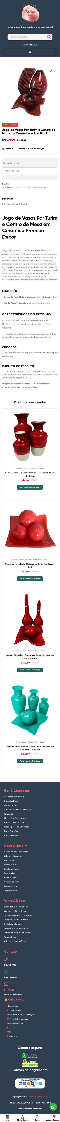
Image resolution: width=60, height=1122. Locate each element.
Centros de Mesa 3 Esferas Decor (24, 559)
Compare (9, 148)
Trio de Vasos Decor (36, 468)
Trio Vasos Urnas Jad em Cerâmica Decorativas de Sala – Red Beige (30, 474)
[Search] (49, 37)
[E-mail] (6, 984)
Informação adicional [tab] (14, 204)
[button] (30, 51)
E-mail (9, 990)
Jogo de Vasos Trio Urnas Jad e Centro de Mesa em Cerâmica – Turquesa (30, 748)
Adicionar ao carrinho (30, 487)
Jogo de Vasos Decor (36, 187)
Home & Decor (19, 187)
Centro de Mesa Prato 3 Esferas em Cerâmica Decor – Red (30, 565)
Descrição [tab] (8, 198)
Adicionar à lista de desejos (31, 148)
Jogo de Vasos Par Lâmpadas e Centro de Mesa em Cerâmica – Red (30, 657)
